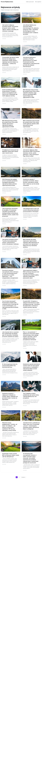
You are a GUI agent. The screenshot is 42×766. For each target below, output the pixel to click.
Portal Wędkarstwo (7, 2)
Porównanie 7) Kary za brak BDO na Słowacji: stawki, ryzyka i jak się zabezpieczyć (10, 455)
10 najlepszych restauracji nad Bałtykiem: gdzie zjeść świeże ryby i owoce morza (10, 151)
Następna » (23, 477)
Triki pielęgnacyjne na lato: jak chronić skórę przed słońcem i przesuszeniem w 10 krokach (31, 210)
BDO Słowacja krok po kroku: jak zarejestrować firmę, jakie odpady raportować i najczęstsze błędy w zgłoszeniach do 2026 (10, 123)
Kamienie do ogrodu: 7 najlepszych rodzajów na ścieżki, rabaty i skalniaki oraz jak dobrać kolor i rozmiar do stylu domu (10, 396)
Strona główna (38, 1)
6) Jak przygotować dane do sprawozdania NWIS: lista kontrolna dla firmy (9, 365)
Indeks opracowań (30, 1)
